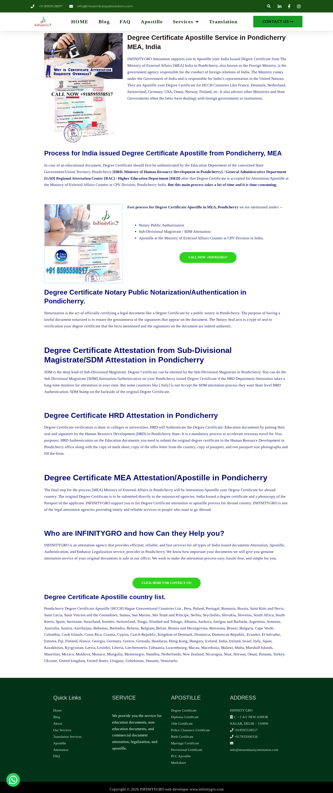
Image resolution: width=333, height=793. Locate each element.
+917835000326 (245, 736)
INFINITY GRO (241, 710)
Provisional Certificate (186, 750)
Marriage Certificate (185, 743)
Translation (223, 21)
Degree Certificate (184, 710)
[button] (269, 6)
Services (183, 21)
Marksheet (178, 762)
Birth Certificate (182, 736)
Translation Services (67, 736)
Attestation (60, 750)
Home (57, 710)
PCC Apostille (181, 756)
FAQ (125, 21)
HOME (79, 21)
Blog (104, 21)
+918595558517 (245, 730)
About (57, 723)
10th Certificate (182, 723)
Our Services (62, 730)
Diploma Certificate (185, 717)
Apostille (152, 21)
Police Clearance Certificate (190, 730)
